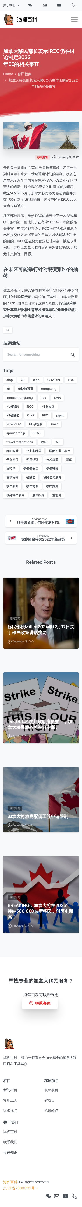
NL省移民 (12, 406)
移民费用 (52, 486)
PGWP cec (13, 424)
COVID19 (53, 380)
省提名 (30, 477)
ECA (71, 380)
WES (44, 442)
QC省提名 (36, 424)
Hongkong (48, 388)
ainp (9, 380)
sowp (54, 424)
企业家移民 (33, 451)
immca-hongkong (19, 397)
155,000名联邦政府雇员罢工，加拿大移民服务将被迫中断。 (40, 724)
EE (7, 330)
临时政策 (12, 451)
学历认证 (32, 459)
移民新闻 (24, 73)
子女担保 (12, 459)
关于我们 (9, 5)
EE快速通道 (25, 388)
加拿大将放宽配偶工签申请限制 (38, 816)
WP (57, 442)
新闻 (69, 459)
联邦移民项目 (15, 495)
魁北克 (56, 495)
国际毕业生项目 (59, 451)
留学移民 (12, 477)
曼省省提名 (30, 468)
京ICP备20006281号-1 (20, 1188)
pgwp (60, 415)
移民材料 (32, 486)
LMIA (57, 397)
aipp (36, 380)
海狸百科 (10, 1181)
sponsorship (15, 433)
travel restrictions (19, 442)
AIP (23, 380)
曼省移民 (52, 468)
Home (8, 73)
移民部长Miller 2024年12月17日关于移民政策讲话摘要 (41, 629)
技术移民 (52, 459)
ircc (43, 397)
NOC (30, 406)
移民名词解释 (52, 477)
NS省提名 (47, 406)
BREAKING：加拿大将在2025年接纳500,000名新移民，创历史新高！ (40, 911)
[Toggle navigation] (74, 19)
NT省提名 (12, 415)
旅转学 (11, 468)
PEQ (45, 415)
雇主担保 (38, 495)
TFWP (37, 433)
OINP (30, 415)
